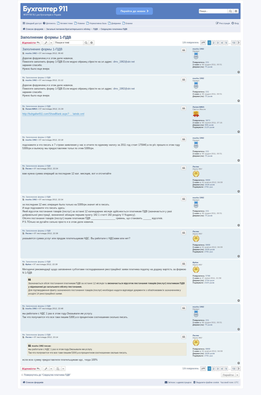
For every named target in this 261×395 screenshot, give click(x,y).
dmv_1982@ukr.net (124, 61)
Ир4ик (195, 262)
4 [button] (222, 42)
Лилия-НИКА (198, 107)
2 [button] (213, 42)
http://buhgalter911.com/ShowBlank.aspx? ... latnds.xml (53, 113)
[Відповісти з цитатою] (183, 50)
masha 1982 (198, 49)
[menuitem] (49, 23)
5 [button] (226, 42)
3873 (208, 120)
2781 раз (208, 187)
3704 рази (209, 280)
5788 (208, 276)
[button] (203, 42)
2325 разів (209, 283)
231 (207, 62)
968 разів (209, 125)
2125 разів (209, 127)
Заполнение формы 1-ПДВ (45, 37)
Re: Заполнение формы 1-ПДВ (36, 77)
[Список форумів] (45, 8)
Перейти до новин (133, 11)
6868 (208, 180)
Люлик (196, 167)
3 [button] (217, 42)
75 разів (208, 67)
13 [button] (233, 42)
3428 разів (210, 185)
